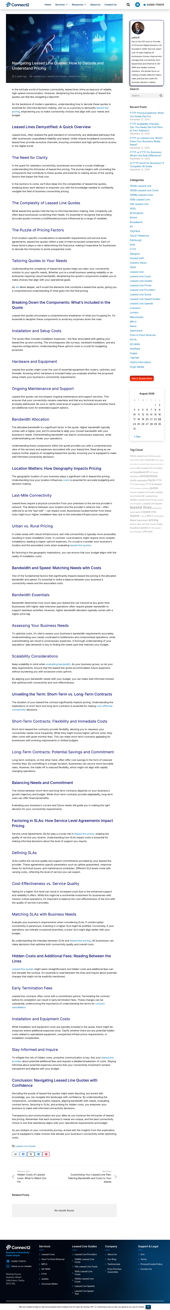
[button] (67, 4)
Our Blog (111, 1259)
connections (148, 476)
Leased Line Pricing (147, 500)
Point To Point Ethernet (52, 1259)
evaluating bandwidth (58, 664)
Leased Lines (48, 1254)
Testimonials (113, 1264)
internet (133, 492)
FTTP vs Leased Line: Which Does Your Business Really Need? (146, 141)
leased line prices (84, 833)
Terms (144, 1259)
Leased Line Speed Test (84, 1292)
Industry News (138, 262)
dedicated (142, 480)
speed (144, 527)
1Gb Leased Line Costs (86, 1266)
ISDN (133, 267)
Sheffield (135, 348)
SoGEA (44, 1279)
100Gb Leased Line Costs (144, 190)
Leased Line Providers (142, 289)
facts (151, 480)
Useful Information (140, 362)
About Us (112, 1254)
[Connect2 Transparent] (17, 4)
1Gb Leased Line (139, 204)
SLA (142, 1254)
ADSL (133, 208)
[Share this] (23, 1154)
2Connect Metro (49, 1283)
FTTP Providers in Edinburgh (139, 488)
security (146, 524)
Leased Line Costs (140, 276)
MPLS (133, 321)
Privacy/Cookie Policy (151, 1264)
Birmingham (136, 213)
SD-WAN (135, 344)
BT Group (154, 472)
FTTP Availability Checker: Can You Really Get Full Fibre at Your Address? (146, 127)
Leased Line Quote (77, 76)
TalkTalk (134, 357)
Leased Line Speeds (141, 303)
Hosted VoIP (137, 258)
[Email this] (15, 1154)
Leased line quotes (23, 969)
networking (158, 516)
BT (131, 226)
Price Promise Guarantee (114, 1270)
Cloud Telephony (139, 235)
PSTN (133, 339)
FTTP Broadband (154, 484)
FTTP (133, 249)
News (133, 326)
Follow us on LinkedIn (19, 1266)
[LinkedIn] (137, 4)
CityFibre (135, 231)
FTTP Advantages (137, 484)
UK (149, 528)
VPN (145, 531)
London (134, 312)
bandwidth (150, 460)
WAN (150, 532)
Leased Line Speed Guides (145, 299)
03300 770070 (16, 1261)
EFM (132, 244)
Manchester (137, 317)
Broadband (136, 222)
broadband (139, 472)
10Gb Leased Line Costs (83, 1273)
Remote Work (135, 524)
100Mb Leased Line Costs (84, 1260)
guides (154, 488)
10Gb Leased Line (140, 199)
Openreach (136, 330)
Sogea (133, 353)
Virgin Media (137, 366)
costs (133, 480)
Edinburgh (136, 240)
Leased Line (39, 76)
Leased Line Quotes (25, 1146)
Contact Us (146, 1269)
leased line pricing (80, 940)
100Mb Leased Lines (141, 195)
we (17, 287)
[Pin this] (46, 1154)
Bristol (133, 217)
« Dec (137, 436)
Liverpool (135, 308)
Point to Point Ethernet (143, 335)
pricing (153, 520)
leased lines (141, 507)
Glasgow (135, 253)
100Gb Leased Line (140, 186)
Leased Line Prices (141, 285)
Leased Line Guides (57, 76)
